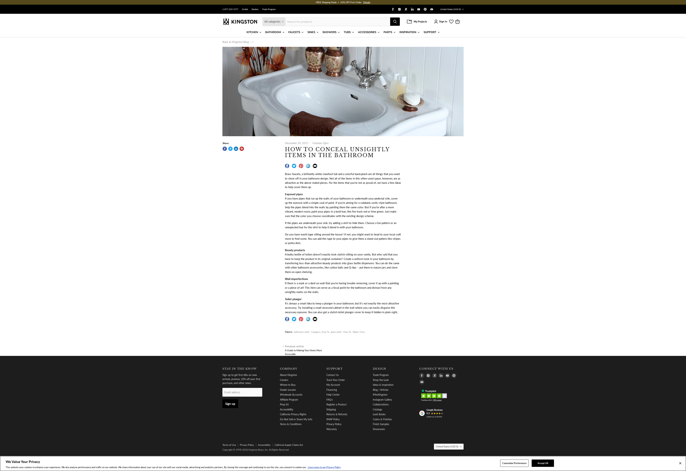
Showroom (379, 429)
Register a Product (336, 404)
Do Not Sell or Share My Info (296, 419)
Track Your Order (335, 379)
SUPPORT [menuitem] (430, 32)
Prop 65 (284, 404)
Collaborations (381, 404)
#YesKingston (380, 394)
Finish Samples (381, 424)
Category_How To (320, 332)
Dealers (255, 9)
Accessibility (286, 409)
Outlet (245, 9)
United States (450, 9)
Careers (284, 379)
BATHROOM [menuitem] (273, 32)
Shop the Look (381, 379)
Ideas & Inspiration (383, 384)
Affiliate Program (289, 399)
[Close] (680, 463)
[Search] (395, 22)
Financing (331, 389)
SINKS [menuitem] (311, 32)
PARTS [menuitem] (388, 32)
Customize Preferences (514, 463)
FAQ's (329, 399)
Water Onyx (359, 332)
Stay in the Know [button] (239, 368)
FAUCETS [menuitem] (294, 32)
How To (347, 332)
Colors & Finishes (382, 419)
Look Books (379, 414)
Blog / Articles (380, 389)
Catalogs (377, 409)
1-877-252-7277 (230, 9)
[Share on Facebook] (225, 149)
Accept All (543, 463)
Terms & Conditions (291, 424)
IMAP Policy (333, 419)
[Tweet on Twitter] (230, 149)
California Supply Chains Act (289, 444)
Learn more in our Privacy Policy (324, 467)
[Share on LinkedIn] (236, 149)
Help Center (333, 394)
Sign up (230, 404)
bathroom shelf (301, 332)
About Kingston (288, 374)
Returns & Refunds (336, 414)
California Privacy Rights (293, 414)
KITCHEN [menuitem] (252, 32)
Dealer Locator (288, 389)
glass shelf (336, 332)
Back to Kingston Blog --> (237, 41)
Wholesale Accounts (291, 394)
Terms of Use (229, 444)
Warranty (331, 429)
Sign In (443, 21)
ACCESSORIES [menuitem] (367, 32)
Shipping (331, 409)
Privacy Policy (333, 424)
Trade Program (269, 9)
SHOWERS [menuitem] (329, 32)
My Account (333, 384)
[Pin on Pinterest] (242, 149)
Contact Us (332, 374)
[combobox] (337, 22)
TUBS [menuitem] (347, 32)
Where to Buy (287, 384)
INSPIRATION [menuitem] (407, 32)
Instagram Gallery (382, 399)
